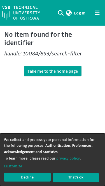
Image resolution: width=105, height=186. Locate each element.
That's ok (75, 177)
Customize (13, 165)
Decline (27, 177)
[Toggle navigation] (97, 12)
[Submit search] (60, 12)
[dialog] (52, 160)
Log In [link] (80, 13)
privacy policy (68, 158)
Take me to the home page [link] (52, 71)
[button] (68, 12)
